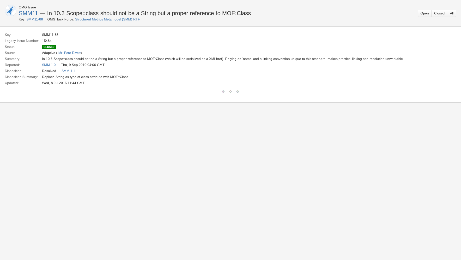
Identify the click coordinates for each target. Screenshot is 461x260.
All (452, 13)
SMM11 (28, 13)
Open (424, 13)
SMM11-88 (34, 19)
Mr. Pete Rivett (69, 53)
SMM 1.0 (49, 65)
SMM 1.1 (68, 71)
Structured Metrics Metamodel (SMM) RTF (107, 19)
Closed (439, 13)
